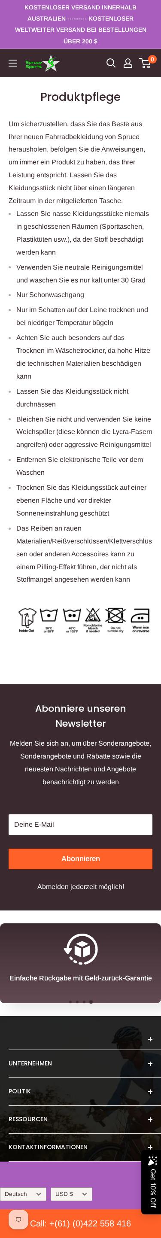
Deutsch (16, 1194)
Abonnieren (80, 859)
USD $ (64, 1194)
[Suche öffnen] (111, 63)
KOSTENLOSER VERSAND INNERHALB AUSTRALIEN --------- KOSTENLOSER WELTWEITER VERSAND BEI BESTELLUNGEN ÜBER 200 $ (80, 24)
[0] (145, 63)
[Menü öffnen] (13, 63)
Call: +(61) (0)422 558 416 (80, 1223)
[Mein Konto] (128, 63)
